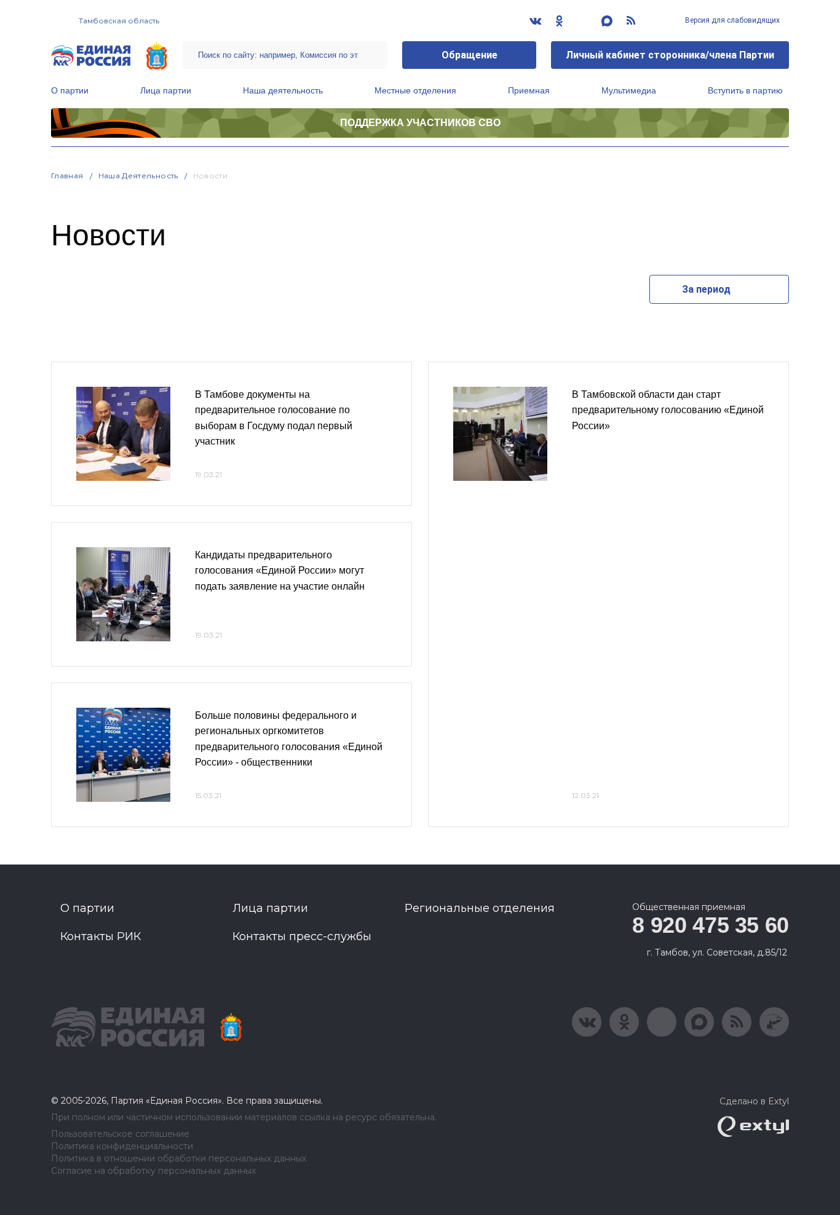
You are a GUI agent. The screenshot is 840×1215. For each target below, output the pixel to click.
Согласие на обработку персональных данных (153, 1171)
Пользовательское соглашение (120, 1134)
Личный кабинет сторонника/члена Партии (670, 55)
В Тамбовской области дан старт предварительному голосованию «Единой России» (668, 410)
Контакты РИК (100, 936)
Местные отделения (415, 90)
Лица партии (165, 90)
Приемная (529, 90)
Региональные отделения (480, 908)
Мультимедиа (628, 90)
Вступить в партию (745, 90)
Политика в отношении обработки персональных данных (178, 1159)
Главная (67, 175)
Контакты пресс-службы (301, 936)
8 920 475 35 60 (710, 925)
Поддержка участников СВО (420, 122)
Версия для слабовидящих (731, 20)
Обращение (469, 55)
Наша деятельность (283, 90)
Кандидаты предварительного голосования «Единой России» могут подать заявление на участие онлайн (280, 571)
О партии (70, 90)
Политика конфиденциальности (122, 1146)
